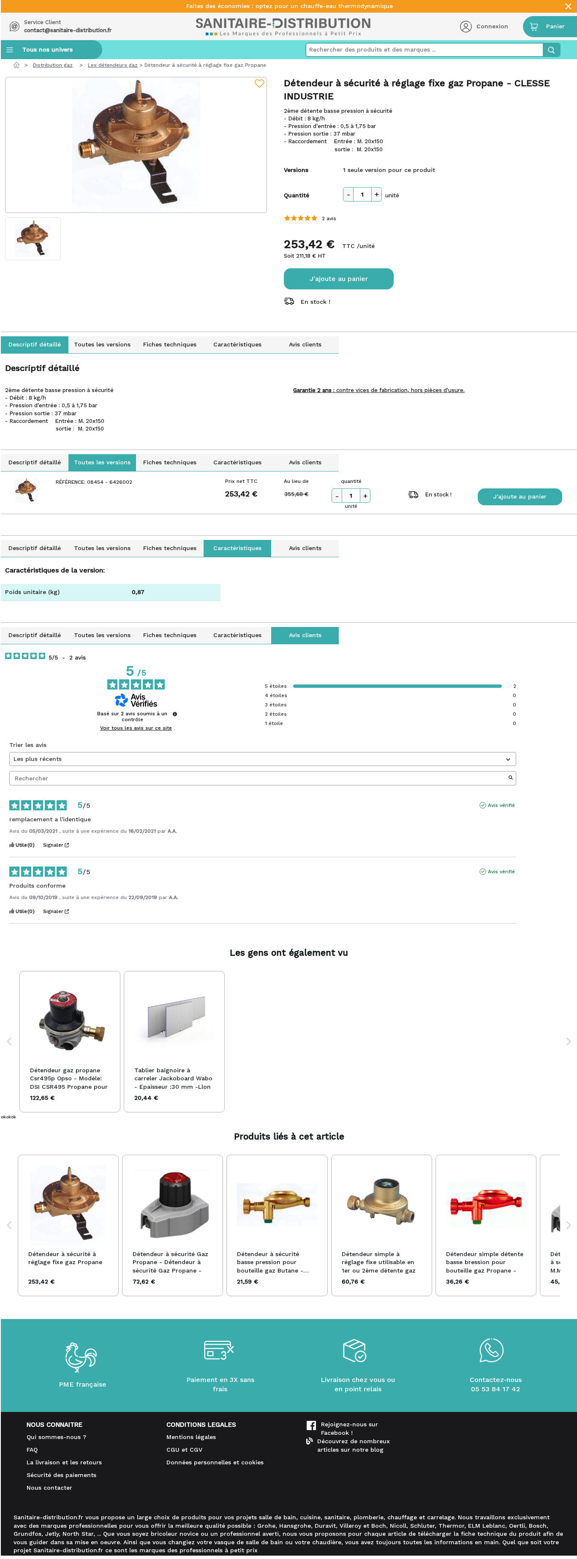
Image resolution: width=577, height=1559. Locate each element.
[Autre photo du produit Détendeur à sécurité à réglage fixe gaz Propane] (33, 239)
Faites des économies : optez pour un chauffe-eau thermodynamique (289, 6)
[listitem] (69, 1042)
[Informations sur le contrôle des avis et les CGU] (174, 714)
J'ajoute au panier (339, 279)
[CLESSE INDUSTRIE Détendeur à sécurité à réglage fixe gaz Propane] (136, 145)
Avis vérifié (501, 805)
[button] (9, 1042)
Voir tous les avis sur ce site (136, 728)
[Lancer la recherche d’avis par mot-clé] (510, 778)
